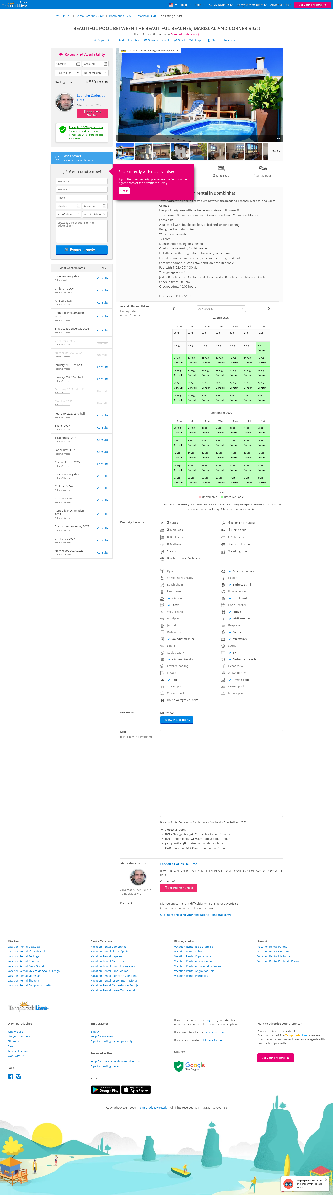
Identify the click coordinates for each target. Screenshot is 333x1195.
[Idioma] (173, 5)
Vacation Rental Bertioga (23, 956)
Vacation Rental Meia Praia (108, 961)
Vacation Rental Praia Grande (26, 966)
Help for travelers (102, 1036)
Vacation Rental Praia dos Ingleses (113, 966)
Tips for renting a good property (111, 1041)
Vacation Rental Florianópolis (109, 951)
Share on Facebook (223, 40)
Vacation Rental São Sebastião (27, 951)
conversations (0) (254, 5)
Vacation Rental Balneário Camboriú (114, 976)
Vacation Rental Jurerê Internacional (114, 980)
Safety (95, 1031)
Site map (13, 1041)
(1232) (120, 16)
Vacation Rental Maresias (24, 976)
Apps (198, 5)
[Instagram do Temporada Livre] (19, 1077)
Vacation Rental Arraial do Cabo (194, 961)
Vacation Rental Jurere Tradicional (113, 990)
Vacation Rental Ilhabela (23, 980)
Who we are (15, 1031)
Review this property (176, 720)
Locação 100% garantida (86, 127)
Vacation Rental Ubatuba (24, 946)
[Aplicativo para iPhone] (136, 1093)
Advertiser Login (280, 5)
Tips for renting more (105, 1066)
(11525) (62, 16)
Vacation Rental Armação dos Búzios (197, 966)
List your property (310, 5)
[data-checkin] (68, 63)
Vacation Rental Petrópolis (191, 976)
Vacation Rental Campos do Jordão (30, 985)
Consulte (102, 278)
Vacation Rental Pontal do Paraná (278, 961)
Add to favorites (128, 40)
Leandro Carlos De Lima (178, 864)
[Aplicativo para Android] (106, 1093)
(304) (147, 16)
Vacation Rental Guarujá (23, 961)
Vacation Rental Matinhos (273, 956)
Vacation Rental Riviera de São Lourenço (34, 971)
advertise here (215, 1032)
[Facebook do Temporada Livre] (12, 1077)
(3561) (90, 16)
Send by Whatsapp (190, 40)
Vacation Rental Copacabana (192, 956)
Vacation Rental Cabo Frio (190, 951)
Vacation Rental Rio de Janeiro (193, 946)
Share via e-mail (158, 40)
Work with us (16, 1056)
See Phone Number (94, 113)
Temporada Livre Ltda (152, 1107)
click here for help (212, 1040)
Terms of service (18, 1051)
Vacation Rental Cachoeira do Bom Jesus (117, 985)
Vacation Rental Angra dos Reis (194, 971)
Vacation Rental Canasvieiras (109, 971)
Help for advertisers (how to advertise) (115, 1061)
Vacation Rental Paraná (272, 946)
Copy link (103, 40)
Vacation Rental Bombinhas (108, 946)
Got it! (124, 190)
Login (209, 1020)
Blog (10, 1046)
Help (184, 5)
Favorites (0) (223, 5)
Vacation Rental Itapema (106, 956)
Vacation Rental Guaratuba (274, 951)
